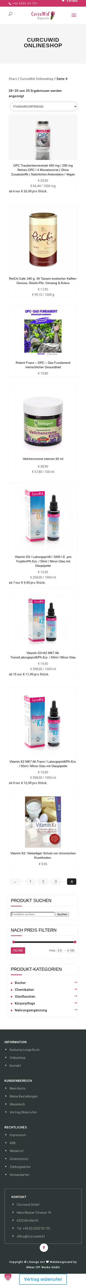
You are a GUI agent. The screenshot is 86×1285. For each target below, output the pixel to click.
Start (13, 79)
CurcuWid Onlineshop (36, 79)
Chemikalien (24, 990)
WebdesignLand (61, 1262)
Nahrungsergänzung (31, 1010)
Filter (17, 950)
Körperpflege (25, 1003)
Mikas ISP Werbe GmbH (43, 1267)
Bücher (20, 983)
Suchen (62, 914)
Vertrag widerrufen (43, 1279)
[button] (8, 1277)
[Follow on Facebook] (43, 1247)
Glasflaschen (25, 997)
